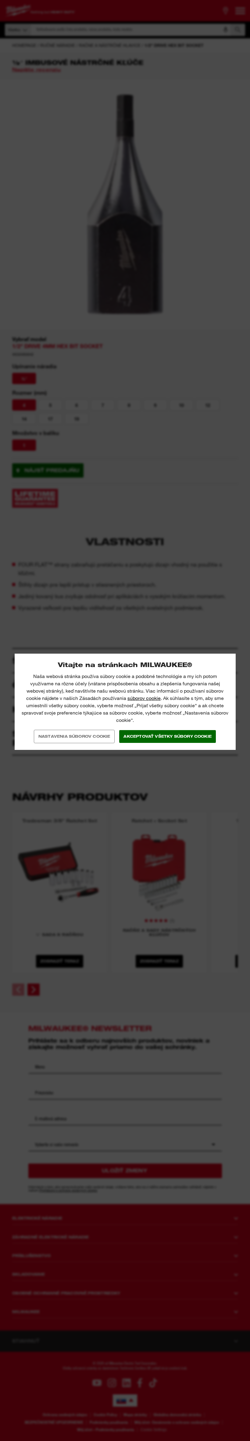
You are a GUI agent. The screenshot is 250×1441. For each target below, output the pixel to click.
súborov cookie (144, 698)
